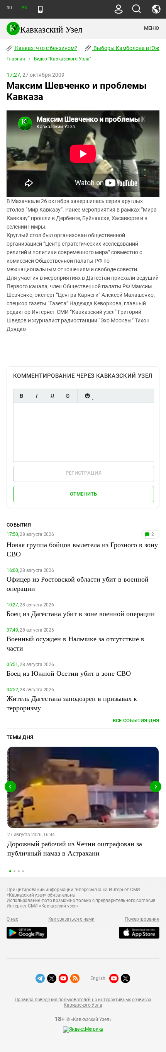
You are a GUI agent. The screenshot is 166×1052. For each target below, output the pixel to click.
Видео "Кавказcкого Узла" (62, 59)
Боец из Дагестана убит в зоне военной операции (81, 613)
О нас (12, 919)
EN (24, 7)
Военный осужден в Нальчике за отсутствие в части (75, 643)
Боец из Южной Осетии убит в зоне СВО (69, 673)
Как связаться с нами (71, 919)
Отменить (83, 494)
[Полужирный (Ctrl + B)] (21, 396)
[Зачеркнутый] (67, 396)
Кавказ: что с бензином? (45, 48)
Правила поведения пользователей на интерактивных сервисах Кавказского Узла (83, 1002)
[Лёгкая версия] (40, 9)
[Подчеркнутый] (52, 396)
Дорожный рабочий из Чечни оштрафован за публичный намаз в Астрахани (74, 848)
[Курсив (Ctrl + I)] (36, 396)
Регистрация (84, 473)
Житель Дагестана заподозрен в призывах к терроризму (72, 703)
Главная (16, 59)
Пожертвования (142, 919)
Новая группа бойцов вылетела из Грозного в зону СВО (82, 549)
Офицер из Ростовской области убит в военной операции (78, 583)
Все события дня (136, 720)
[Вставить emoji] (87, 396)
